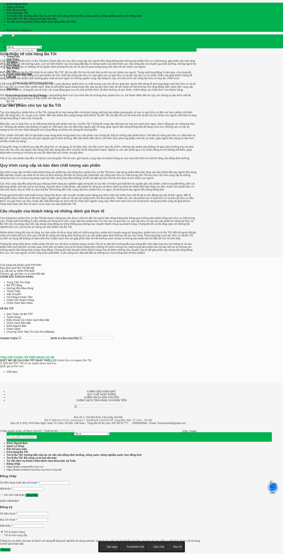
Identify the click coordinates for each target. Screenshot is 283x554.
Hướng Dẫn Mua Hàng (20, 288)
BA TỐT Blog (14, 285)
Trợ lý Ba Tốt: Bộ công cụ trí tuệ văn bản (32, 18)
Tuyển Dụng (14, 317)
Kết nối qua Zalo (17, 10)
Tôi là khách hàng (14, 532)
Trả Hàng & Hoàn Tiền (20, 297)
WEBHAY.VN (66, 431)
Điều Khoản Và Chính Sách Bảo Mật (28, 320)
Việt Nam (12, 371)
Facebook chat (135, 546)
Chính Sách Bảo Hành (20, 303)
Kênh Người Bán (17, 4)
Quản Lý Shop (15, 7)
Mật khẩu (6, 488)
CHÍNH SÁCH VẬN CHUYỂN (101, 397)
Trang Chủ (13, 56)
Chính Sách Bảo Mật (19, 323)
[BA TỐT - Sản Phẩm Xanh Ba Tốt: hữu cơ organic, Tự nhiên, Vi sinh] (12, 35)
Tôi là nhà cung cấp (15, 535)
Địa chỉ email (8, 519)
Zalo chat (158, 546)
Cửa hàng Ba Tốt (17, 12)
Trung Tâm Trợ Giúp (18, 282)
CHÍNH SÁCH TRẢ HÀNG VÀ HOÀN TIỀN (101, 400)
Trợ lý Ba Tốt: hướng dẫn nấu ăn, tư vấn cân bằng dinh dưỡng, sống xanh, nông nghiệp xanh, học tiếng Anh (74, 15)
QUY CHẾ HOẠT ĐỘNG (101, 394)
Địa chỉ (177, 546)
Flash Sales (13, 328)
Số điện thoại (8, 513)
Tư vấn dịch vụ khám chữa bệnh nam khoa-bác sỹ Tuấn (41, 21)
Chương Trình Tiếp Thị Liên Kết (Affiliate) (31, 331)
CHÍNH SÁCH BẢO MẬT (101, 391)
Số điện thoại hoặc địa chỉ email (19, 482)
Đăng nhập (32, 495)
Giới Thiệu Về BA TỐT (20, 314)
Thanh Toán (13, 291)
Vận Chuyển (14, 294)
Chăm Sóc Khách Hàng (20, 300)
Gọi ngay (112, 546)
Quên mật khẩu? (9, 500)
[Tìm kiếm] (8, 441)
